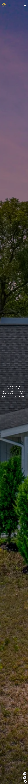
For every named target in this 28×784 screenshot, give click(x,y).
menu (21, 4)
